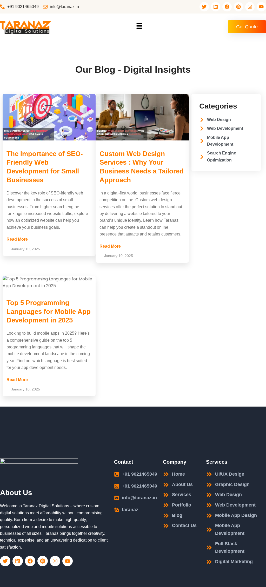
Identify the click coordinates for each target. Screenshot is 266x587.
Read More (17, 239)
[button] (139, 26)
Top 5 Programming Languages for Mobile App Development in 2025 (48, 311)
